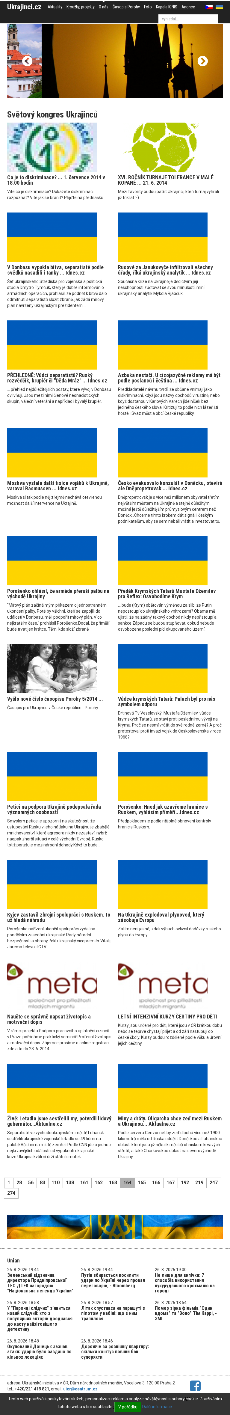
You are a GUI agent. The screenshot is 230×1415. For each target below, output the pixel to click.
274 (11, 1193)
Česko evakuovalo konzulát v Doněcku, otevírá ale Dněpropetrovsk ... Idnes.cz (170, 486)
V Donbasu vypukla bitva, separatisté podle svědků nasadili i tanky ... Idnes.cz (55, 270)
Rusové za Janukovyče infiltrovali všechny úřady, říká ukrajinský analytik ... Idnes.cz (165, 270)
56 (31, 1182)
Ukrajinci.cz (24, 7)
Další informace (157, 1406)
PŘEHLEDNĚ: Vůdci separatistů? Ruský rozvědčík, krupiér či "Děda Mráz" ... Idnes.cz (57, 378)
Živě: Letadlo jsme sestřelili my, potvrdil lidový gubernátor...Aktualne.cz (59, 1121)
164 (127, 1182)
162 (99, 1182)
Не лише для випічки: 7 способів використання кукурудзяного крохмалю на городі (185, 1283)
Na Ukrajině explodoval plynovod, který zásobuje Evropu (161, 917)
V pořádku (127, 1407)
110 (56, 1182)
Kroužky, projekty (80, 6)
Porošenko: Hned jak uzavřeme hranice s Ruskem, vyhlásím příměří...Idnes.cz (163, 809)
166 (156, 1182)
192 (185, 1182)
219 (199, 1182)
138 (70, 1182)
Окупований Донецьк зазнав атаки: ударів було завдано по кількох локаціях (39, 1352)
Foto (148, 6)
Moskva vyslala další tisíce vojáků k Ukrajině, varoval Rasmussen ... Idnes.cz (58, 486)
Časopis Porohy (126, 6)
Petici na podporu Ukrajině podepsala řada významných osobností (54, 809)
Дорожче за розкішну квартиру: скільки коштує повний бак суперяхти (115, 1352)
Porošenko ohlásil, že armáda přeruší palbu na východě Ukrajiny (58, 593)
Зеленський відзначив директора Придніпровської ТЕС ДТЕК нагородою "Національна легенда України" (40, 1283)
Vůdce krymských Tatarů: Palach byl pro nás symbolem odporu (166, 701)
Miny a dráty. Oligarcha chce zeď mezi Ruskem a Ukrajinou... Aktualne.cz (170, 1121)
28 (19, 1182)
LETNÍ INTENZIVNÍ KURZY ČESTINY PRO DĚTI (167, 1016)
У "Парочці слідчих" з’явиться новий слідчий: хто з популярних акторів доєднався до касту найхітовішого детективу (39, 1318)
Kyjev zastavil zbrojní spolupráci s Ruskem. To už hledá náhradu (58, 917)
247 (214, 1182)
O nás (103, 6)
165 (142, 1182)
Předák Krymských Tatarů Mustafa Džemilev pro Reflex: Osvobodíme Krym (167, 593)
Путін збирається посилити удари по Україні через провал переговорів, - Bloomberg (113, 1280)
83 (42, 1182)
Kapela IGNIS (166, 6)
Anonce (188, 6)
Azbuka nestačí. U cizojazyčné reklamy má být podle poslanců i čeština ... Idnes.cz (169, 378)
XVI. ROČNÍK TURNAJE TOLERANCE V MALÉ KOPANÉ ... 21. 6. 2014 (166, 180)
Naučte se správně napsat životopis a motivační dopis (49, 1019)
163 (113, 1182)
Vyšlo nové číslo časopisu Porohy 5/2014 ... (55, 699)
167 (171, 1182)
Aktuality (55, 6)
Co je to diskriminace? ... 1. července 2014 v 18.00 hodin (56, 180)
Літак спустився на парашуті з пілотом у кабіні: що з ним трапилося (113, 1313)
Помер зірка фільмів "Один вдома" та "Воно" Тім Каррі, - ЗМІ (186, 1313)
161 (84, 1182)
